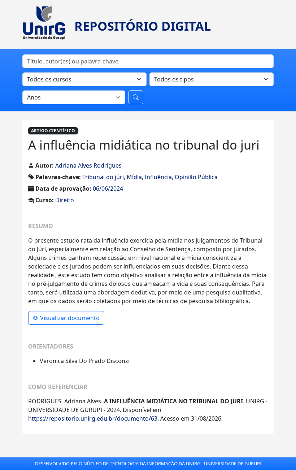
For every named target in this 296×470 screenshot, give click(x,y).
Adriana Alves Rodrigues (88, 165)
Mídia (134, 177)
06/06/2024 (108, 188)
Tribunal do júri (103, 177)
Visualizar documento (69, 318)
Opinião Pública (196, 177)
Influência (158, 177)
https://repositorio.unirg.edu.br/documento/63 (92, 418)
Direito (64, 200)
